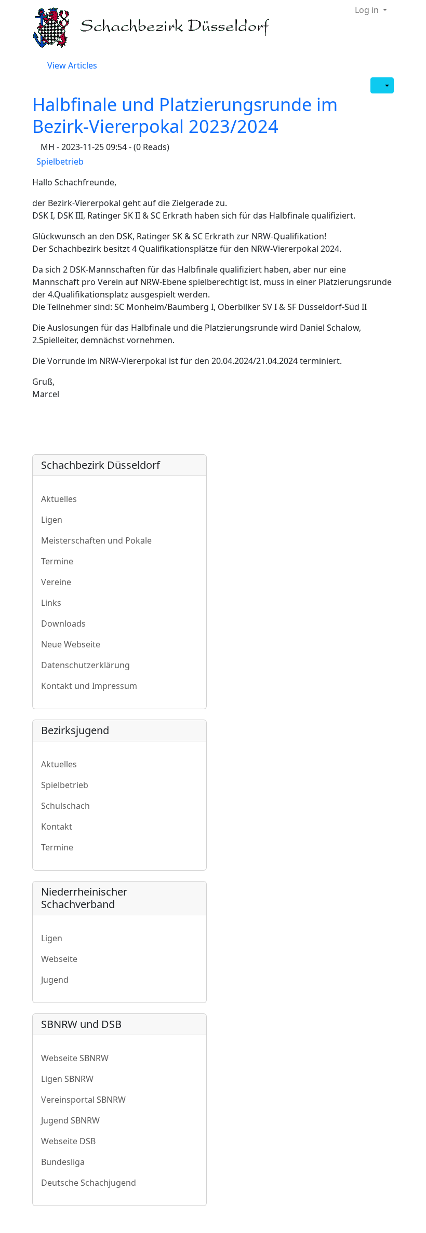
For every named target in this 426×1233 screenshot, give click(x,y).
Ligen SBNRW (67, 1079)
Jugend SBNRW (70, 1120)
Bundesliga (63, 1162)
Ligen (51, 519)
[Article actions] (382, 85)
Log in (368, 10)
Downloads (63, 623)
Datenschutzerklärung (85, 665)
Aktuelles (59, 499)
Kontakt (56, 826)
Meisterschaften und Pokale (96, 540)
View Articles (71, 65)
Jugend (55, 979)
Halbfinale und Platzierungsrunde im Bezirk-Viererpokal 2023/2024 (185, 115)
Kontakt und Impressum (89, 686)
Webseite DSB (68, 1141)
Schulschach (65, 805)
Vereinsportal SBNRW (83, 1099)
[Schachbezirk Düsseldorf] (158, 28)
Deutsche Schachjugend (88, 1182)
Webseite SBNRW (75, 1058)
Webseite (59, 959)
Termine (57, 561)
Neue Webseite (70, 644)
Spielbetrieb (60, 161)
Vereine (56, 582)
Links (51, 602)
